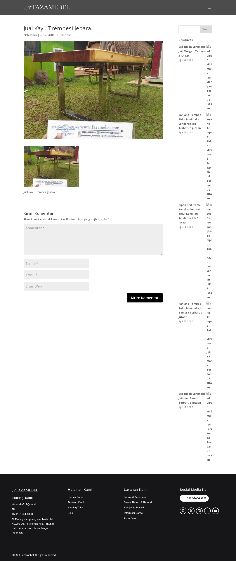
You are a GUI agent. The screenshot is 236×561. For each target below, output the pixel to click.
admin (33, 35)
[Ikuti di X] (191, 510)
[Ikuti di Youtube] (215, 510)
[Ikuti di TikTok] (207, 510)
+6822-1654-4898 (195, 498)
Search (206, 29)
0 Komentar (64, 35)
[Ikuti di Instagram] (199, 510)
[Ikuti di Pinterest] (183, 510)
